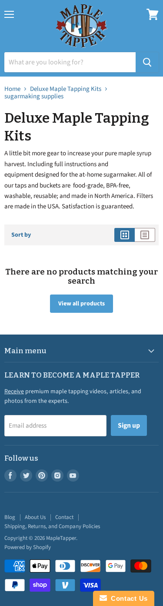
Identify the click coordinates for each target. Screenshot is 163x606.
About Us (35, 517)
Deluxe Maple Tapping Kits (65, 89)
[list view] (145, 235)
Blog (9, 517)
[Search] (147, 62)
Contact (64, 517)
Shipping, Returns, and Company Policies (52, 526)
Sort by (21, 234)
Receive (14, 391)
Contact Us (127, 598)
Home (12, 89)
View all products (81, 303)
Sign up (129, 425)
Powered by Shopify (27, 547)
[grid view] (124, 235)
